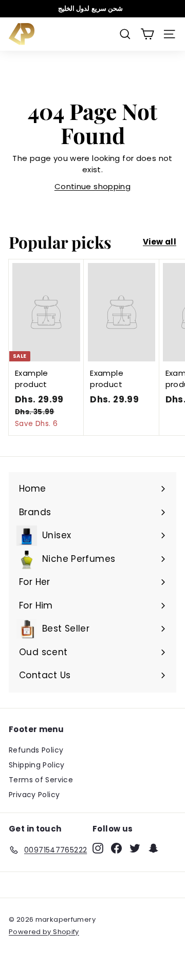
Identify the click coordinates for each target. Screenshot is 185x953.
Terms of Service (41, 780)
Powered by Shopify (44, 932)
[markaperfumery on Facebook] (116, 848)
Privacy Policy (34, 794)
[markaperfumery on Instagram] (97, 848)
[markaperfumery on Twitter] (135, 848)
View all (159, 241)
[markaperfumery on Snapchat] (153, 848)
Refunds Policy (36, 750)
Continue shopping (92, 186)
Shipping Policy (37, 765)
